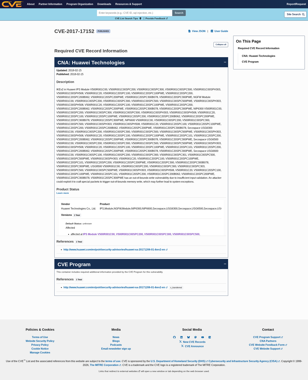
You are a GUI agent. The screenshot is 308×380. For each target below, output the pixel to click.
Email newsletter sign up (116, 348)
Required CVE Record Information (258, 48)
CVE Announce (194, 346)
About (30, 4)
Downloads (104, 4)
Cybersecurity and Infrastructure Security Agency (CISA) (243, 361)
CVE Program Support (267, 337)
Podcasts (116, 344)
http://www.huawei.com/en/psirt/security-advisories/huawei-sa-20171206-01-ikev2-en (115, 249)
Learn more (62, 193)
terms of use (112, 361)
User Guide (221, 31)
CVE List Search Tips (126, 18)
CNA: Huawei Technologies (258, 56)
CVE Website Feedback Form (267, 344)
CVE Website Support (267, 348)
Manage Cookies (40, 352)
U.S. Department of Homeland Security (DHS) (178, 361)
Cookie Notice (40, 348)
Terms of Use (40, 337)
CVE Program (250, 61)
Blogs (116, 341)
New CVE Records (193, 342)
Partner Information (50, 4)
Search (179, 13)
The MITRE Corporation (104, 365)
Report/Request (296, 4)
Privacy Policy (40, 344)
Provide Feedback (155, 18)
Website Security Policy (40, 341)
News (116, 337)
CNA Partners (268, 341)
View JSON (198, 31)
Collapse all (221, 44)
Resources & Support (128, 4)
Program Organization (79, 4)
